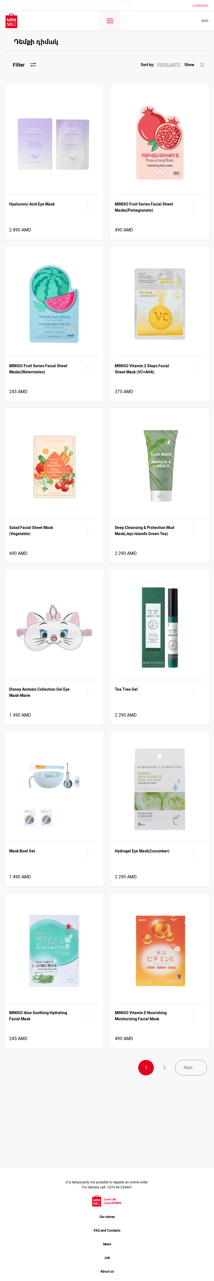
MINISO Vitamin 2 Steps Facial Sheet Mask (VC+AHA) (142, 369)
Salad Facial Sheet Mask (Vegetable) (31, 530)
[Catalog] (110, 21)
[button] (162, 65)
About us (107, 1271)
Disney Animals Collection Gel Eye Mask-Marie (39, 692)
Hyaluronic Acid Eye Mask (32, 204)
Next (188, 1067)
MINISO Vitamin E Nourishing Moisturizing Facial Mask (141, 1016)
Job (107, 1258)
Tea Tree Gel (126, 689)
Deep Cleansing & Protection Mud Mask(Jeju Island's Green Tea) (144, 530)
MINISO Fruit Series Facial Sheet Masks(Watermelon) (38, 369)
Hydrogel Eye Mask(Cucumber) (142, 851)
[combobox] (68, 5)
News (107, 1244)
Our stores (107, 1217)
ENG (204, 21)
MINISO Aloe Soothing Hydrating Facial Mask (38, 1016)
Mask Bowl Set (22, 851)
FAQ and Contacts (107, 1230)
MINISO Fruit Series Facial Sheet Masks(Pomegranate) (144, 207)
